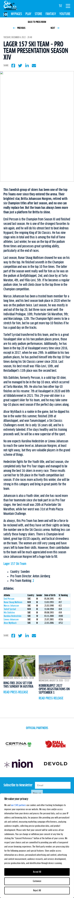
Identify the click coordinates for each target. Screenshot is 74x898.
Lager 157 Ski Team (14, 564)
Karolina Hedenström (12, 616)
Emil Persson (9, 599)
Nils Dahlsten (9, 612)
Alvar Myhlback (10, 623)
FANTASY (51, 14)
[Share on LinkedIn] (27, 66)
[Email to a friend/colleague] (33, 66)
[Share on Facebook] (13, 66)
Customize (37, 881)
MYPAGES (16, 14)
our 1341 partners (18, 805)
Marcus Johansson (11, 606)
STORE (38, 14)
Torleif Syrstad (10, 609)
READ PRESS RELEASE (15, 692)
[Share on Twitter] (20, 66)
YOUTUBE (64, 14)
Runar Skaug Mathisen (13, 602)
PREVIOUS (21, 28)
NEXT (53, 28)
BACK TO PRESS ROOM (37, 22)
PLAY (28, 14)
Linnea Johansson (11, 619)
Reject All (37, 890)
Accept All (37, 872)
